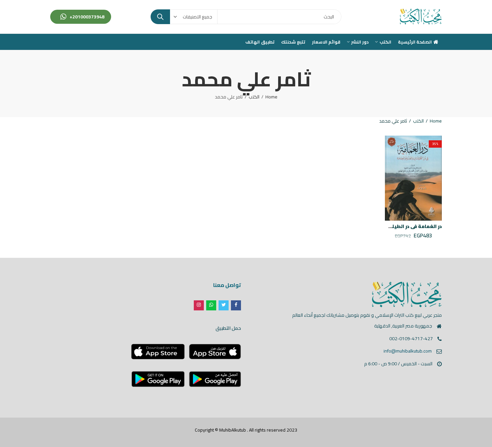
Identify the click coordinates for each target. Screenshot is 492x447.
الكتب (254, 96)
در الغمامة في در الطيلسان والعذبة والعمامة (391, 226)
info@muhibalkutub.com (408, 351)
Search (160, 16)
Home (271, 96)
